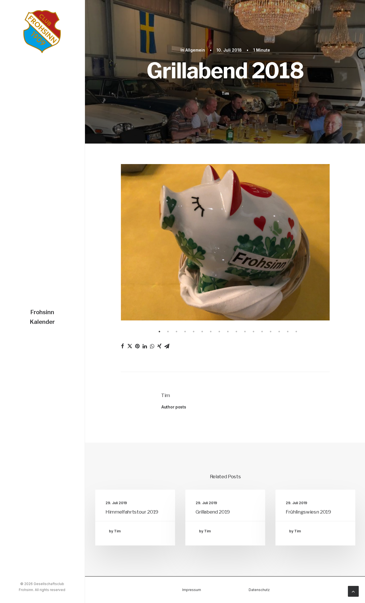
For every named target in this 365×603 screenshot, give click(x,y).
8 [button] (219, 331)
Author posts (173, 406)
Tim (225, 93)
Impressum (191, 590)
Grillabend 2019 (213, 512)
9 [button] (228, 331)
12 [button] (253, 331)
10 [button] (236, 331)
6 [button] (202, 331)
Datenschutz (259, 590)
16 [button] (288, 331)
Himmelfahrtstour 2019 (132, 512)
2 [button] (168, 331)
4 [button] (185, 331)
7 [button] (211, 331)
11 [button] (245, 331)
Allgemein (195, 50)
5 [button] (193, 331)
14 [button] (270, 331)
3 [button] (176, 331)
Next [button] (334, 243)
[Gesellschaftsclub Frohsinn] (42, 31)
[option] (225, 243)
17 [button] (296, 331)
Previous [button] (116, 243)
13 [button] (262, 331)
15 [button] (279, 331)
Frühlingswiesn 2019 (308, 512)
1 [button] (159, 331)
